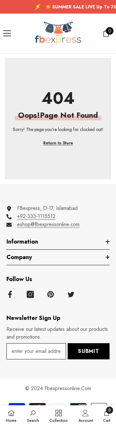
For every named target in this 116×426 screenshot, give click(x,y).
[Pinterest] (50, 294)
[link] (33, 416)
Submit (88, 351)
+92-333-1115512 (36, 216)
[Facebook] (10, 294)
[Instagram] (30, 294)
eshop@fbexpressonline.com (48, 224)
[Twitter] (71, 294)
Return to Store (58, 143)
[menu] (7, 33)
